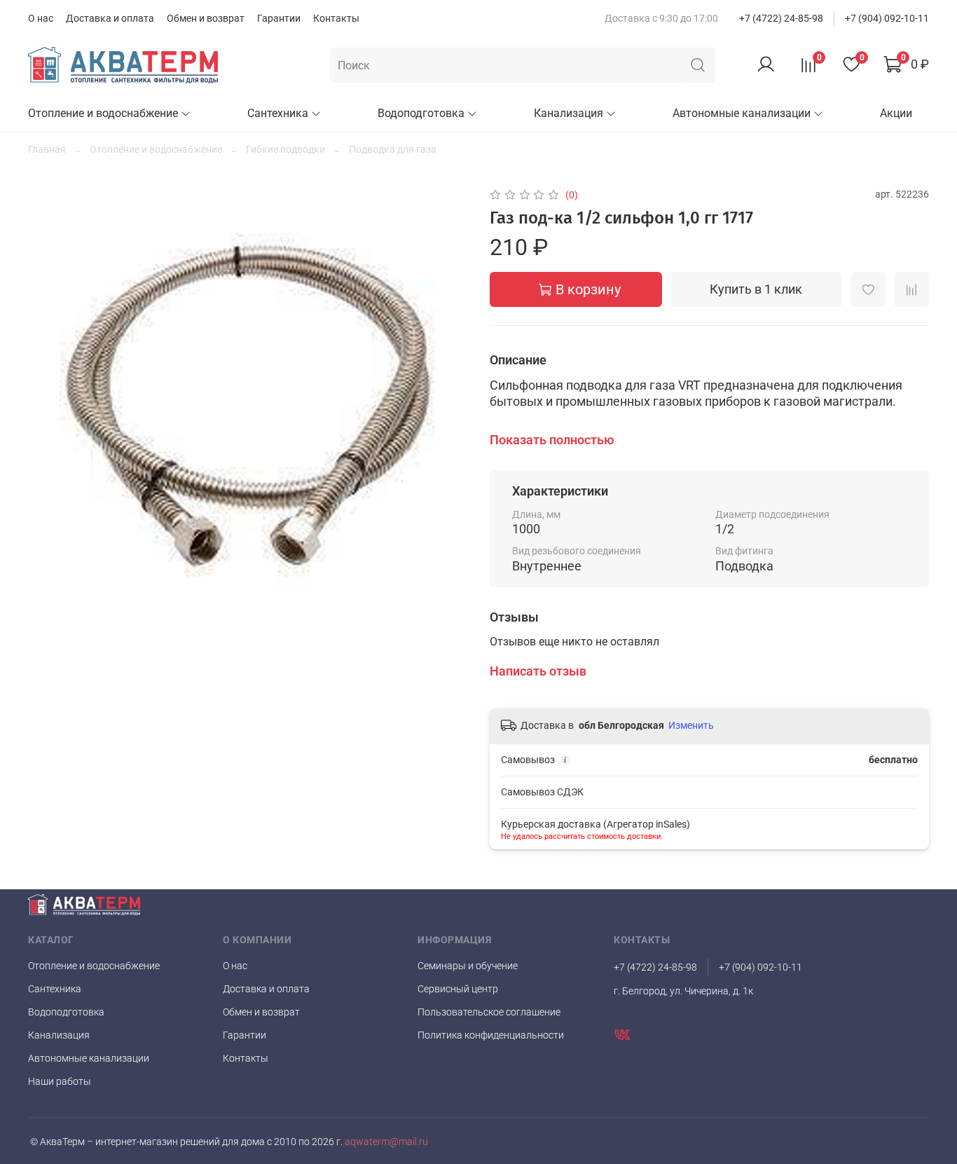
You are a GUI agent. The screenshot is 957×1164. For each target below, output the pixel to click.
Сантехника (277, 113)
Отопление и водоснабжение (103, 113)
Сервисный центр (458, 988)
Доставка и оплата (110, 18)
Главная (47, 149)
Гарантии (279, 18)
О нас (40, 18)
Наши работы (59, 1081)
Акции (896, 113)
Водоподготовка (421, 113)
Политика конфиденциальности (491, 1035)
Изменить (691, 725)
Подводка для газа (392, 149)
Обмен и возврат (206, 18)
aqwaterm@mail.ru (385, 1142)
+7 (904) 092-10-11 (887, 18)
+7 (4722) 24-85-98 (781, 18)
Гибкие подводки (285, 149)
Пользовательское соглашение (489, 1012)
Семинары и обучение (468, 965)
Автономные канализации (742, 113)
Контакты (336, 18)
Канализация (568, 113)
